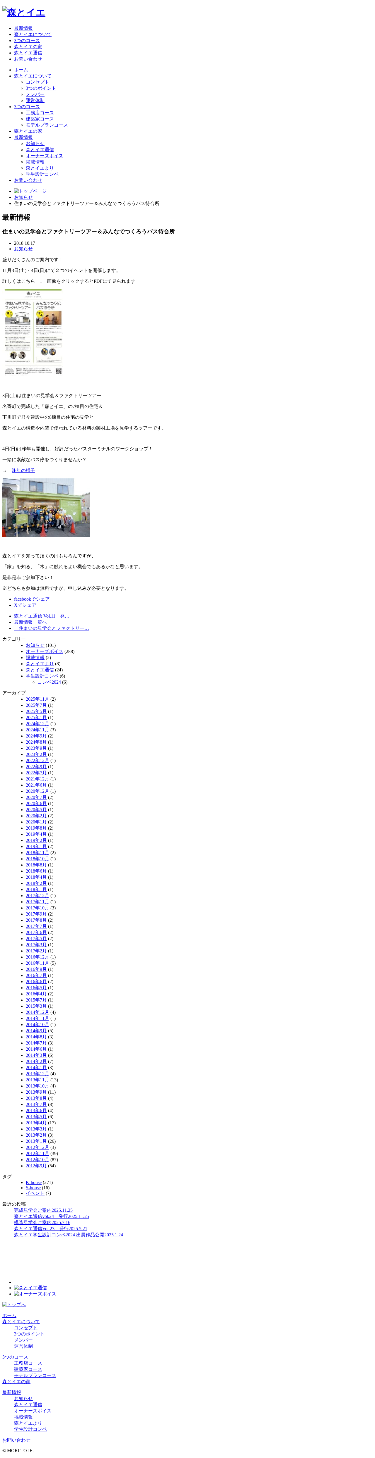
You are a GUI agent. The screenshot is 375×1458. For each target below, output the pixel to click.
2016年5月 (36, 987)
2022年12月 (37, 760)
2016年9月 (36, 969)
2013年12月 (37, 1073)
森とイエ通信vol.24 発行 (51, 1216)
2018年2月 (36, 883)
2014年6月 (36, 1049)
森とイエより (40, 168)
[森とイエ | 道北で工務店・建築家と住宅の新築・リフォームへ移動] (30, 191)
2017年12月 (37, 895)
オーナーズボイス (44, 155)
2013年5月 (36, 1116)
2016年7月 (36, 975)
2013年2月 (36, 1135)
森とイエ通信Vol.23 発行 (50, 1228)
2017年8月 (36, 920)
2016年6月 (36, 981)
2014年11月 (37, 1018)
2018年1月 (36, 889)
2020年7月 (36, 797)
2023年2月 (36, 754)
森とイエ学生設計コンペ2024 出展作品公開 (68, 1234)
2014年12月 (37, 1012)
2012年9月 (36, 1165)
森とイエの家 (28, 46)
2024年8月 (36, 742)
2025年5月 (36, 711)
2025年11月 (37, 699)
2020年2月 (36, 815)
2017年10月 (37, 907)
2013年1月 (36, 1141)
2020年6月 (36, 803)
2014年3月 (36, 1055)
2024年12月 (37, 723)
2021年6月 (36, 785)
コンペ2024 (49, 682)
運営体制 (35, 100)
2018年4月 (36, 877)
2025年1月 (36, 717)
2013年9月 (36, 1092)
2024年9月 (36, 735)
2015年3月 (36, 1006)
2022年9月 (36, 766)
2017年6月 (36, 932)
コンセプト (37, 82)
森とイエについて (33, 34)
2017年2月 (36, 950)
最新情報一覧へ (30, 622)
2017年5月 (36, 938)
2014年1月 (36, 1067)
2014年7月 (36, 1042)
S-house (33, 1187)
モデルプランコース (47, 125)
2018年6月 (36, 870)
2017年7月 (36, 926)
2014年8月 (36, 1036)
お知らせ (35, 143)
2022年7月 (36, 772)
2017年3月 (36, 944)
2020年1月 (36, 821)
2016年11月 (37, 963)
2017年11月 (37, 901)
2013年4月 (36, 1122)
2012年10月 (37, 1159)
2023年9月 (36, 748)
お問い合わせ (28, 58)
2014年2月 (36, 1061)
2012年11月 (37, 1153)
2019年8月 (36, 827)
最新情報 (23, 28)
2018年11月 (37, 852)
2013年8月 (36, 1098)
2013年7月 (36, 1104)
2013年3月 (36, 1128)
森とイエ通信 (28, 52)
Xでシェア (25, 605)
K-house (34, 1182)
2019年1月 (36, 846)
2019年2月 (36, 840)
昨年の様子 (23, 470)
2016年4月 (36, 993)
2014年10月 (37, 1024)
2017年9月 (36, 913)
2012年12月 (37, 1147)
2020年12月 (37, 791)
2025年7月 (36, 705)
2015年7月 (36, 999)
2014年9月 (36, 1030)
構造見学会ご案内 (42, 1222)
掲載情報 (35, 161)
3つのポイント (41, 88)
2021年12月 (37, 778)
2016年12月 (37, 956)
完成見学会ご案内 (43, 1210)
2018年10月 (37, 858)
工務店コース (40, 112)
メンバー (35, 94)
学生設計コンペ (42, 174)
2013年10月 (37, 1085)
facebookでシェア (32, 599)
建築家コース (40, 118)
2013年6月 (36, 1110)
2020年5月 (36, 809)
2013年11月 (37, 1079)
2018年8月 (36, 864)
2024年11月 (37, 729)
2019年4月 (36, 834)
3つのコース (27, 40)
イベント (35, 1193)
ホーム (21, 69)
